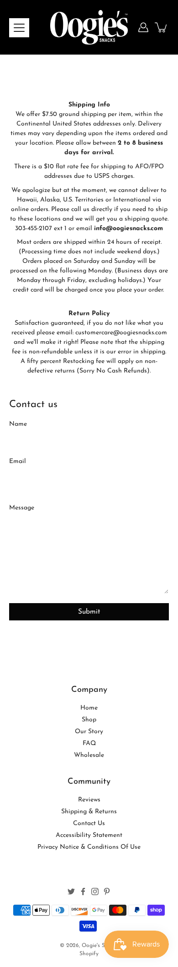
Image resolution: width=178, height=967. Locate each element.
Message (21, 507)
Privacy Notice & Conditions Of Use (89, 847)
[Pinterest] (106, 891)
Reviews (89, 799)
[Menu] (19, 27)
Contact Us (89, 823)
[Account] (143, 27)
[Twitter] (71, 891)
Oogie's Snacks (100, 945)
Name (18, 424)
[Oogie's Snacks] (89, 27)
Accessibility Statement (89, 835)
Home (89, 708)
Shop (89, 719)
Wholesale (89, 755)
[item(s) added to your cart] (161, 27)
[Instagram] (95, 891)
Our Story (89, 731)
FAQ (89, 743)
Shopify (89, 954)
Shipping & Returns (89, 811)
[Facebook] (83, 891)
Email (17, 461)
